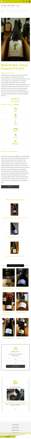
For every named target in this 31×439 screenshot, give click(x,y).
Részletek (10, 186)
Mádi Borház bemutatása (9, 151)
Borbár (8, 10)
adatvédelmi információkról (12, 435)
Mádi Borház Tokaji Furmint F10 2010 (14, 66)
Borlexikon (15, 424)
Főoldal (3, 10)
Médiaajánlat (15, 430)
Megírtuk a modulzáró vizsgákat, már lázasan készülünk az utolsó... (15, 403)
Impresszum (15, 427)
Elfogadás (7, 436)
